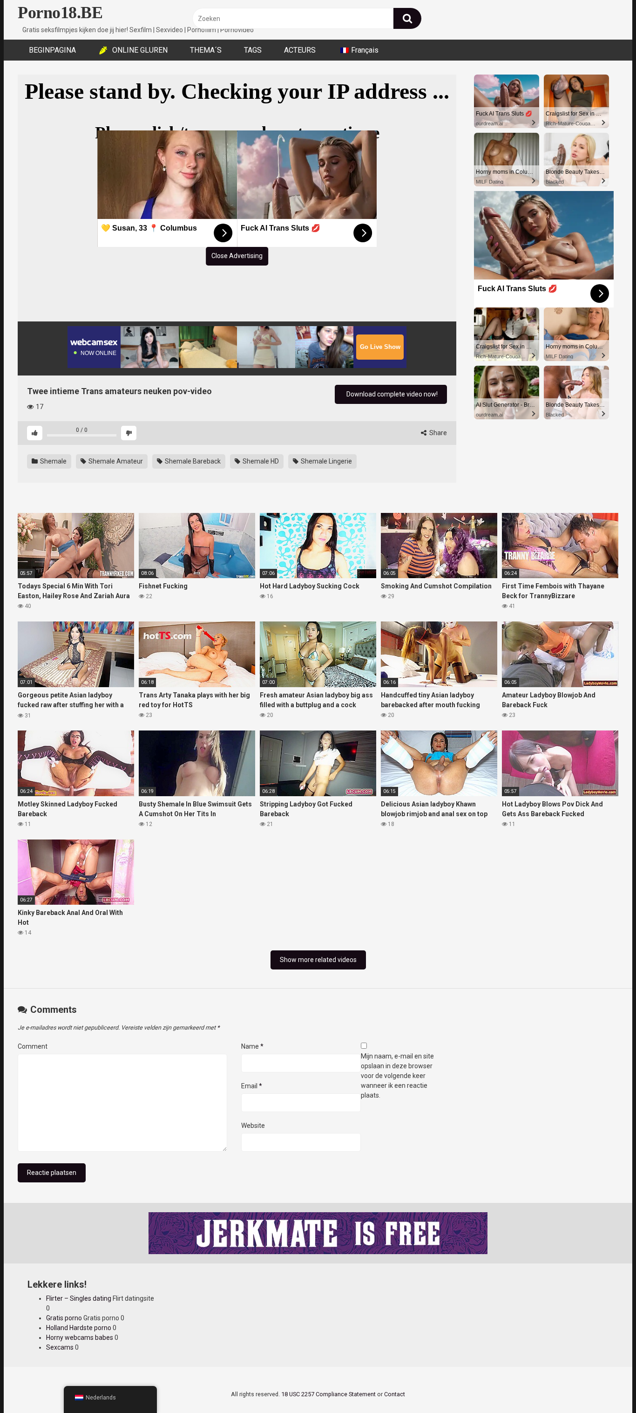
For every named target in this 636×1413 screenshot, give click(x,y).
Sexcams (60, 1347)
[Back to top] (604, 1384)
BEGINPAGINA (52, 50)
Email (251, 1086)
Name (252, 1046)
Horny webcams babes (79, 1337)
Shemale (53, 461)
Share (437, 433)
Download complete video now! (391, 394)
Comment (32, 1046)
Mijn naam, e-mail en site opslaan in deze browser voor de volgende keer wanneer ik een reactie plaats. (397, 1075)
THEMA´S (206, 50)
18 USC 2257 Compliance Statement (328, 1394)
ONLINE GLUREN (140, 50)
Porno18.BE (60, 12)
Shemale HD (260, 461)
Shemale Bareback (192, 461)
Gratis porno (64, 1318)
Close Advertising (237, 255)
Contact (394, 1394)
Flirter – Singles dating (78, 1298)
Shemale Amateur (115, 461)
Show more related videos (318, 959)
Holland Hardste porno (78, 1327)
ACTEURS (300, 50)
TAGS (253, 50)
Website (253, 1125)
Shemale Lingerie (325, 461)
